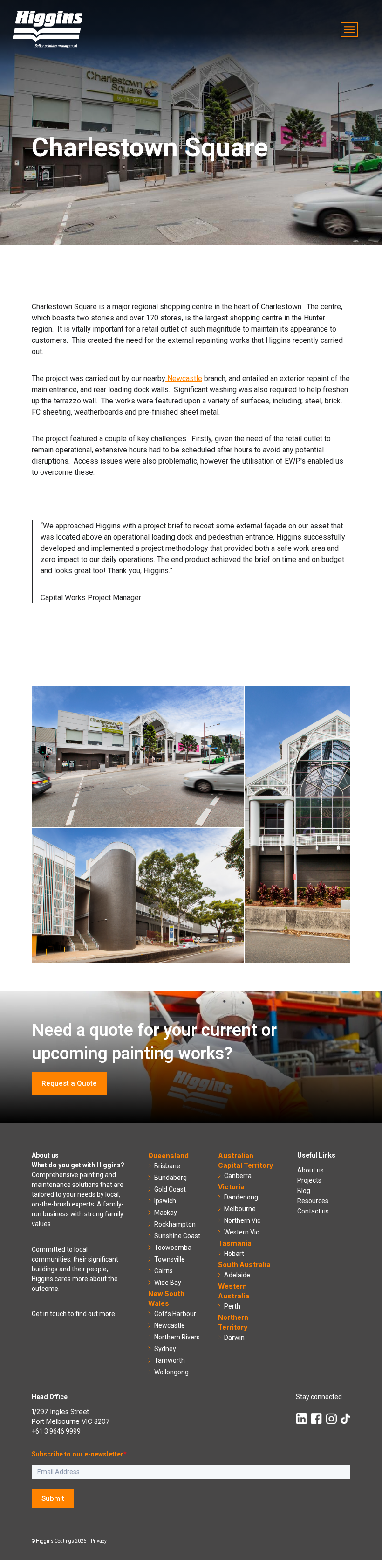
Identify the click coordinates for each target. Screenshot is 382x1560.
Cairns (163, 1271)
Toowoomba (172, 1247)
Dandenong (241, 1197)
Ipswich (165, 1201)
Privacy (99, 1541)
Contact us (313, 1211)
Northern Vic (242, 1220)
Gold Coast (170, 1189)
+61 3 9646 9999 (56, 1431)
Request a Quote (69, 1083)
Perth (232, 1306)
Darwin (234, 1337)
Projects (309, 1180)
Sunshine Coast (177, 1236)
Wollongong (171, 1372)
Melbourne (240, 1209)
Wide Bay (167, 1282)
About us (310, 1170)
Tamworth (169, 1360)
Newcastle (183, 378)
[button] (349, 29)
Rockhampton (175, 1224)
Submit (52, 1498)
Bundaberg (170, 1177)
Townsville (169, 1259)
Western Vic (241, 1232)
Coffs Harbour (175, 1313)
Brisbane (167, 1166)
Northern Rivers (177, 1337)
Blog (303, 1190)
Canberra (238, 1175)
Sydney (165, 1348)
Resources (312, 1201)
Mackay (165, 1212)
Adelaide (237, 1275)
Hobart (234, 1253)
